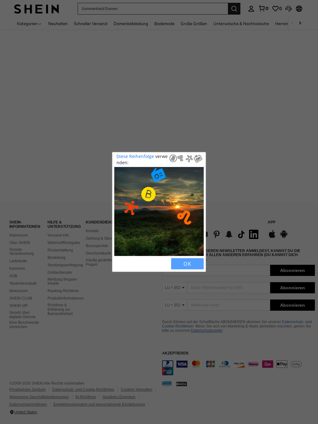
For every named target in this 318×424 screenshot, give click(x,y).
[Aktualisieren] (130, 264)
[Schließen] (119, 264)
